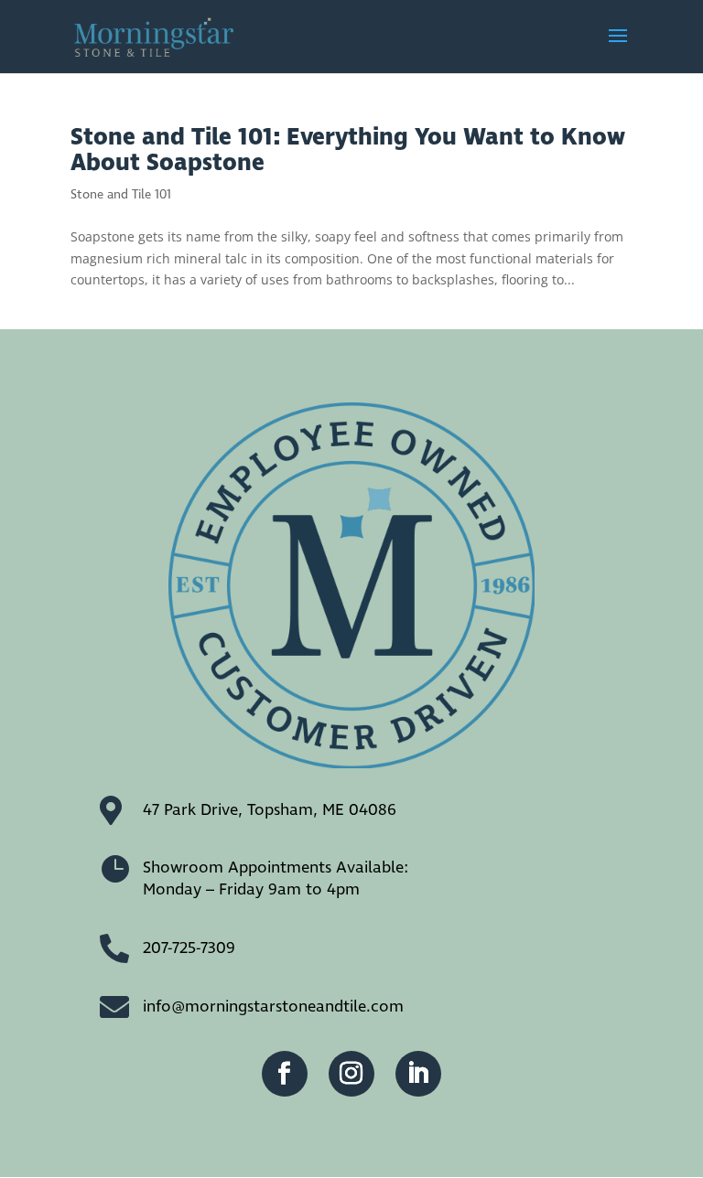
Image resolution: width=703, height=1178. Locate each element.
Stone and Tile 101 (120, 195)
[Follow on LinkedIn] (418, 1074)
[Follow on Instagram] (351, 1074)
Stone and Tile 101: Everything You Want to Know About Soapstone (347, 150)
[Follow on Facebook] (285, 1074)
